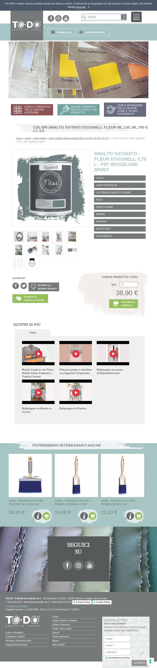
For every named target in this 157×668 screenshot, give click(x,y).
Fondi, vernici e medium (64, 620)
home (19, 138)
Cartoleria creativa (15, 636)
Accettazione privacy (119, 657)
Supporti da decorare (17, 644)
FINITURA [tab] (101, 221)
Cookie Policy (103, 602)
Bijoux (55, 640)
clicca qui (81, 7)
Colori (55, 616)
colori (28, 138)
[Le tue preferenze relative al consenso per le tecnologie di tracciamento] (150, 661)
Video (32, 332)
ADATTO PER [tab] (103, 229)
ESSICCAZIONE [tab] (104, 207)
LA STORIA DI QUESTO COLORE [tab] (113, 192)
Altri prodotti (58, 644)
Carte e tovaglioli (14, 632)
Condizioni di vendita (17, 606)
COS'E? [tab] (100, 178)
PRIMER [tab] (100, 214)
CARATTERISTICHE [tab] (106, 185)
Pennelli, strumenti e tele (18, 640)
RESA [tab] (99, 199)
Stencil (55, 632)
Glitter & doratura (61, 624)
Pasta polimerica (61, 636)
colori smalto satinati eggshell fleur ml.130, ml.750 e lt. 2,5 (79, 138)
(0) (64, 32)
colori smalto (39, 138)
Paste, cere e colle (61, 628)
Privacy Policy (83, 602)
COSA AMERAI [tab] (103, 236)
